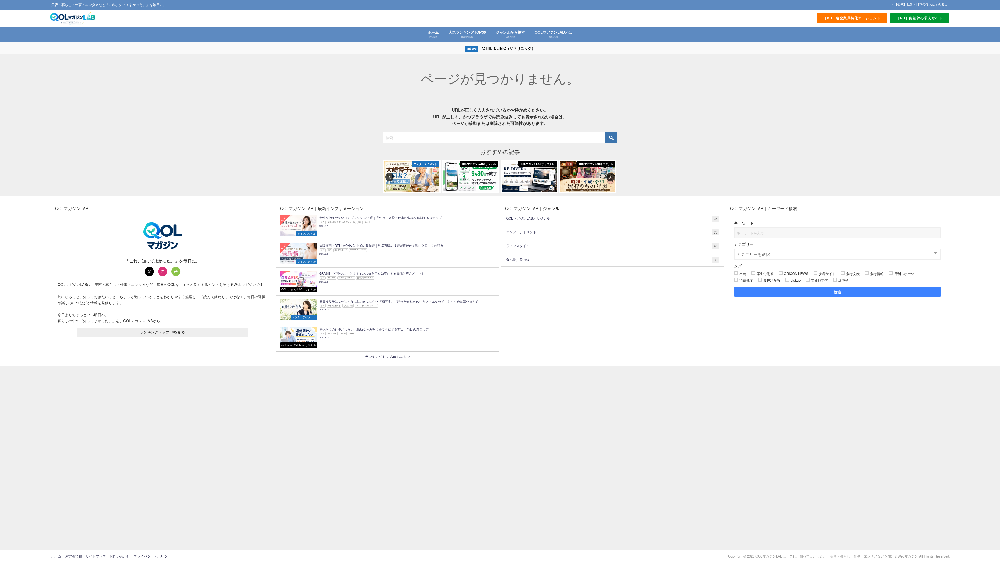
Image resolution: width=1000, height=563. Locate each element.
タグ (738, 265)
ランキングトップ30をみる (162, 331)
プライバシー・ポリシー (152, 556)
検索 (838, 292)
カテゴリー (744, 244)
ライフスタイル (611, 245)
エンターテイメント (611, 232)
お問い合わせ (120, 556)
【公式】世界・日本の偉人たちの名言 (920, 4)
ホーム (56, 556)
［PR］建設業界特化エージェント (851, 17)
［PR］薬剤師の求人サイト (919, 17)
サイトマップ (96, 556)
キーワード (744, 223)
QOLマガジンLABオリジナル (611, 218)
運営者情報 (73, 556)
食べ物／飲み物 (611, 259)
